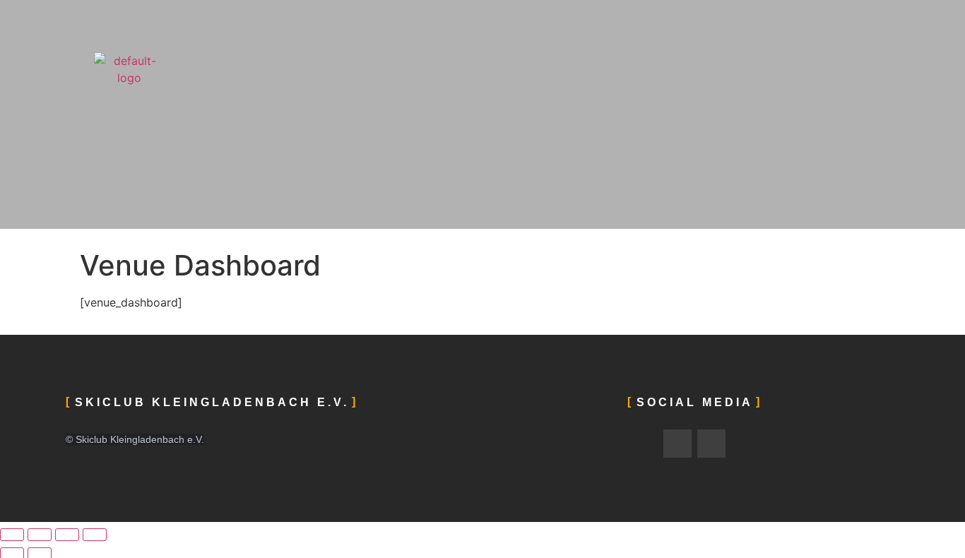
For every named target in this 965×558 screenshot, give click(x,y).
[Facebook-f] (677, 443)
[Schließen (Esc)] (95, 534)
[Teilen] (67, 534)
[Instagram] (711, 443)
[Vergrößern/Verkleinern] (12, 534)
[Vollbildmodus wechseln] (40, 534)
